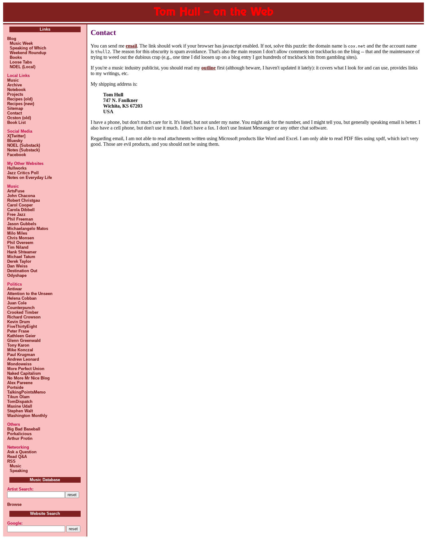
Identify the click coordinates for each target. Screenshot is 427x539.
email (131, 45)
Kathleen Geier (21, 335)
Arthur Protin (20, 438)
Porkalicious (19, 433)
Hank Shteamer (22, 252)
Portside (15, 387)
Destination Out (22, 270)
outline (208, 67)
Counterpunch (21, 307)
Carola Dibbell (21, 209)
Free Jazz (16, 214)
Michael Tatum (21, 256)
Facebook (16, 154)
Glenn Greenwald (24, 340)
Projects (15, 94)
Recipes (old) (20, 99)
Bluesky (15, 140)
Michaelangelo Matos (27, 228)
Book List (16, 122)
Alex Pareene (20, 382)
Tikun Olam (18, 396)
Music (13, 80)
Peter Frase (18, 331)
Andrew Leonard (23, 359)
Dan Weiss (17, 266)
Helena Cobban (22, 298)
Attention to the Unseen (30, 293)
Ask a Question (22, 452)
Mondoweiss (19, 364)
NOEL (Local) (21, 66)
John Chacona (21, 195)
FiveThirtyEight (22, 326)
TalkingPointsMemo (26, 392)
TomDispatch (20, 401)
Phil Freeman (20, 219)
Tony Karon (18, 345)
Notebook (16, 89)
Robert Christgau (23, 200)
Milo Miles (17, 233)
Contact (14, 113)
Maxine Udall (19, 406)
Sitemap (15, 108)
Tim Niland (17, 247)
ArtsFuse (15, 191)
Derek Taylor (19, 261)
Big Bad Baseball (23, 429)
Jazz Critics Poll (23, 172)
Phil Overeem (20, 242)
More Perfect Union (25, 368)
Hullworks (17, 168)
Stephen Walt (20, 411)
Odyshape (17, 275)
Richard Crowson (24, 317)
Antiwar (14, 289)
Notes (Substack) (23, 150)
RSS (11, 461)
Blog (11, 38)
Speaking (17, 470)
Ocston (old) (19, 117)
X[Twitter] (16, 136)
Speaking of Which (26, 48)
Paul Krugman (21, 354)
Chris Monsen (20, 238)
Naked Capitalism (24, 373)
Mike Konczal (20, 350)
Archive (14, 85)
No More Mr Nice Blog (28, 378)
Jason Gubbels (21, 223)
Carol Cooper (20, 205)
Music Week (20, 43)
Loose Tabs (19, 62)
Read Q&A (17, 456)
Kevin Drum (18, 321)
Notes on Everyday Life (29, 177)
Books (14, 57)
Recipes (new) (20, 103)
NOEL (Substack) (23, 145)
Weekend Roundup (26, 52)
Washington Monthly (27, 415)
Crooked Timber (22, 312)
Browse (14, 504)
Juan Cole (17, 303)
